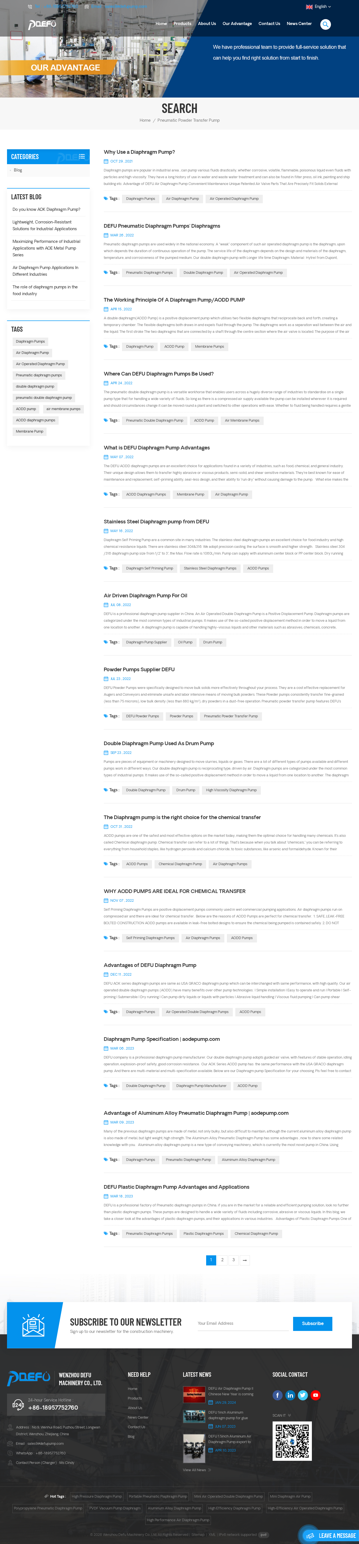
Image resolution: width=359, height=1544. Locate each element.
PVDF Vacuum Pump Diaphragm (115, 1508)
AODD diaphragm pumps (146, 494)
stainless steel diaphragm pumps (210, 568)
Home (161, 24)
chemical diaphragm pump (180, 864)
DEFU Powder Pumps (142, 716)
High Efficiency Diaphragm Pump (234, 1508)
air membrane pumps (242, 420)
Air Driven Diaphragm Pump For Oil (145, 596)
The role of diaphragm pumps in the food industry (45, 290)
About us (207, 24)
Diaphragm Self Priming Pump (149, 568)
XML (212, 1535)
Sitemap (198, 1535)
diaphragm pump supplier (146, 642)
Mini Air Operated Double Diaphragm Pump (228, 1496)
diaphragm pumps (140, 1012)
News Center (299, 24)
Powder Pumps (181, 716)
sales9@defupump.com (126, 7)
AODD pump (204, 420)
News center (138, 1417)
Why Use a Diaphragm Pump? (139, 152)
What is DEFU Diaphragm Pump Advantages (157, 448)
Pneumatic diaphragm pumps (149, 273)
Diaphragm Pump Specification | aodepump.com (162, 1039)
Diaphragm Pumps (140, 199)
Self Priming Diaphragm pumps (150, 938)
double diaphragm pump (203, 273)
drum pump (212, 642)
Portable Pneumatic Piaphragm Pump (158, 1496)
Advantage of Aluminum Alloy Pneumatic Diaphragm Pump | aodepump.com (196, 1113)
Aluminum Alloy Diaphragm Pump (174, 1508)
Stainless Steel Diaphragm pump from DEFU (156, 522)
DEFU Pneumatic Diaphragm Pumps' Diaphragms (162, 226)
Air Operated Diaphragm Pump (234, 199)
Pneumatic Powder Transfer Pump (231, 716)
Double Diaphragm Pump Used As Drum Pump (159, 744)
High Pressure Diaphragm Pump (97, 1496)
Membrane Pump (190, 494)
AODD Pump (174, 347)
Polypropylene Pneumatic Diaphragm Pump (48, 1508)
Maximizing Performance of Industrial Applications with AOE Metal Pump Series (46, 248)
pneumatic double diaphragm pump (154, 420)
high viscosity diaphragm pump (231, 790)
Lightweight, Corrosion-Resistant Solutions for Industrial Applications (45, 225)
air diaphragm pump (231, 494)
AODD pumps (137, 864)
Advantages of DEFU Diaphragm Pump (150, 965)
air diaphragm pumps (230, 864)
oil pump (185, 642)
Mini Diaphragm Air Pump (290, 1496)
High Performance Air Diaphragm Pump (178, 1520)
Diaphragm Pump (139, 347)
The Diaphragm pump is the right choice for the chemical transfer (182, 817)
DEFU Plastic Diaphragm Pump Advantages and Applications (176, 1187)
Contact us (269, 24)
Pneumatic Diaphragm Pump (188, 1160)
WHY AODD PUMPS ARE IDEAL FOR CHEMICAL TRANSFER (175, 891)
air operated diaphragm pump (258, 273)
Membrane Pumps (209, 347)
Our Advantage (237, 24)
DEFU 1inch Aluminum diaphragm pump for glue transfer (228, 1416)
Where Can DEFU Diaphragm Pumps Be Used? (159, 374)
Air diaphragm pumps (203, 938)
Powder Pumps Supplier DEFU (139, 670)
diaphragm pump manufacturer (201, 1086)
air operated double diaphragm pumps (197, 1012)
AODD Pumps (258, 568)
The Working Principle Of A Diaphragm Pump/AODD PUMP (174, 300)
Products (182, 24)
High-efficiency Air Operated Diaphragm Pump (305, 1508)
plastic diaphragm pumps (204, 1234)
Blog (18, 170)
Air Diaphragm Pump (182, 199)
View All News (194, 1470)
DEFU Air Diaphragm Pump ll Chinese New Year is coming (230, 1391)
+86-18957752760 (60, 7)
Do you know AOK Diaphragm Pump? (46, 210)
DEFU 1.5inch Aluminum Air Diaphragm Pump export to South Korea (229, 1440)
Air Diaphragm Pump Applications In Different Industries (45, 271)
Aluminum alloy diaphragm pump (248, 1160)
